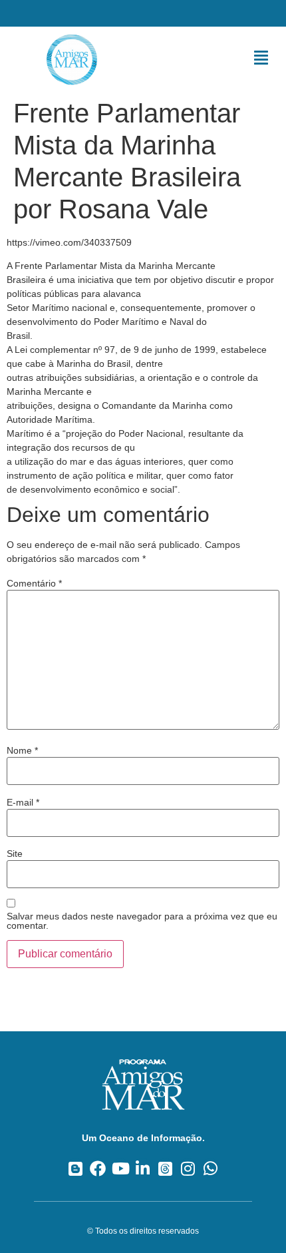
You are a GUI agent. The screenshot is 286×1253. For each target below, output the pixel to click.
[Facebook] (98, 1168)
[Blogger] (75, 1168)
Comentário (34, 583)
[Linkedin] (143, 1168)
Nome (22, 750)
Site (15, 853)
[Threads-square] (165, 1168)
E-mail (23, 802)
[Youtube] (120, 1168)
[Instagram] (188, 1168)
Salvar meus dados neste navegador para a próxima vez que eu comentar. (142, 920)
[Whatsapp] (210, 1168)
